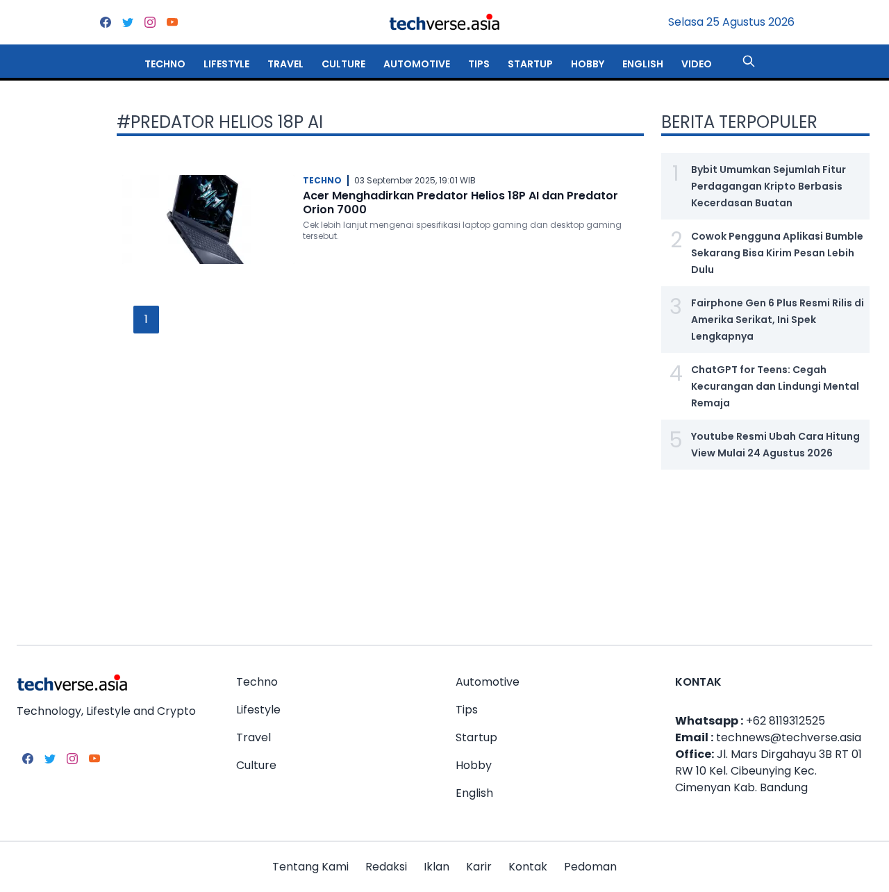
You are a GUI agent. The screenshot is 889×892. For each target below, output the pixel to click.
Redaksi (386, 867)
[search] (749, 61)
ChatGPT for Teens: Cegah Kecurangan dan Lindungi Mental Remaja (775, 386)
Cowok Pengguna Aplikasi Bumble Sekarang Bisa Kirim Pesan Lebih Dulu (777, 252)
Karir (479, 867)
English (642, 64)
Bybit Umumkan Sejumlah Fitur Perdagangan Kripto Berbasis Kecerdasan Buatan (768, 186)
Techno (164, 64)
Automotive (416, 64)
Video (696, 64)
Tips (479, 64)
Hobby (587, 64)
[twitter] (128, 22)
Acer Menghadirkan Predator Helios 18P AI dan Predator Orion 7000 (460, 202)
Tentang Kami (310, 867)
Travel (285, 64)
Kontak (527, 867)
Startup (530, 64)
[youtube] (172, 22)
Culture (343, 64)
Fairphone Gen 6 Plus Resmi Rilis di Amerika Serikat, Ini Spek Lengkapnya (777, 319)
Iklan (436, 867)
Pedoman (590, 867)
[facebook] (105, 22)
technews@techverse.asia (788, 737)
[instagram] (150, 22)
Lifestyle (226, 64)
